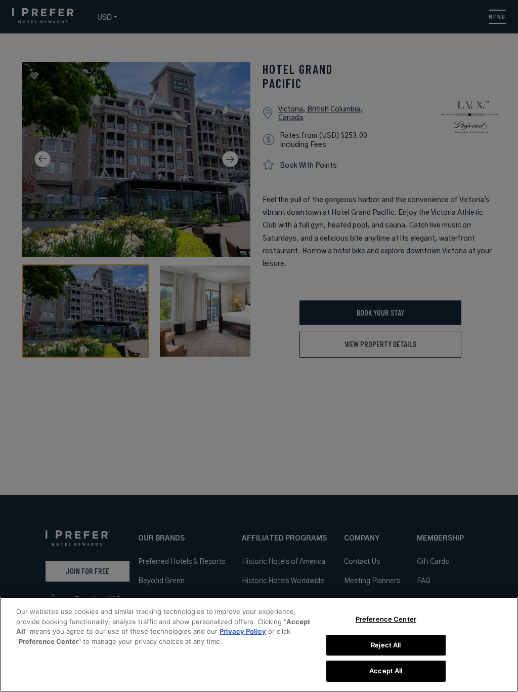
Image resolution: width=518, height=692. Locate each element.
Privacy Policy (243, 631)
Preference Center (386, 619)
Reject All (386, 645)
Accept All (385, 671)
